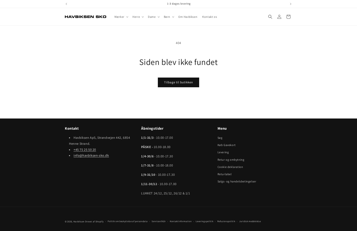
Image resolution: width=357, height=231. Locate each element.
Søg (220, 138)
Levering (223, 152)
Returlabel (225, 174)
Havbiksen (78, 221)
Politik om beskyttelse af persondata (128, 221)
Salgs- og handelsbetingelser (237, 181)
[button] (121, 16)
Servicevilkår (159, 221)
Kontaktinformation (181, 221)
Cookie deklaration (230, 167)
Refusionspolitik (226, 221)
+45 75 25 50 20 (85, 149)
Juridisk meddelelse (250, 221)
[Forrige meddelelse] (66, 4)
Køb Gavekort (227, 145)
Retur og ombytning (231, 160)
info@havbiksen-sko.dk (91, 155)
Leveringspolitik (204, 221)
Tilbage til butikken (178, 82)
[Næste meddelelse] (290, 4)
